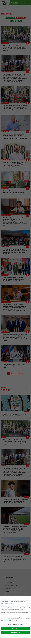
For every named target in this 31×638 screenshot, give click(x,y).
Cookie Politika (8, 620)
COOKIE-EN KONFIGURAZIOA (16, 624)
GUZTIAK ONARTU (15, 628)
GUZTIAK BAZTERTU (15, 632)
